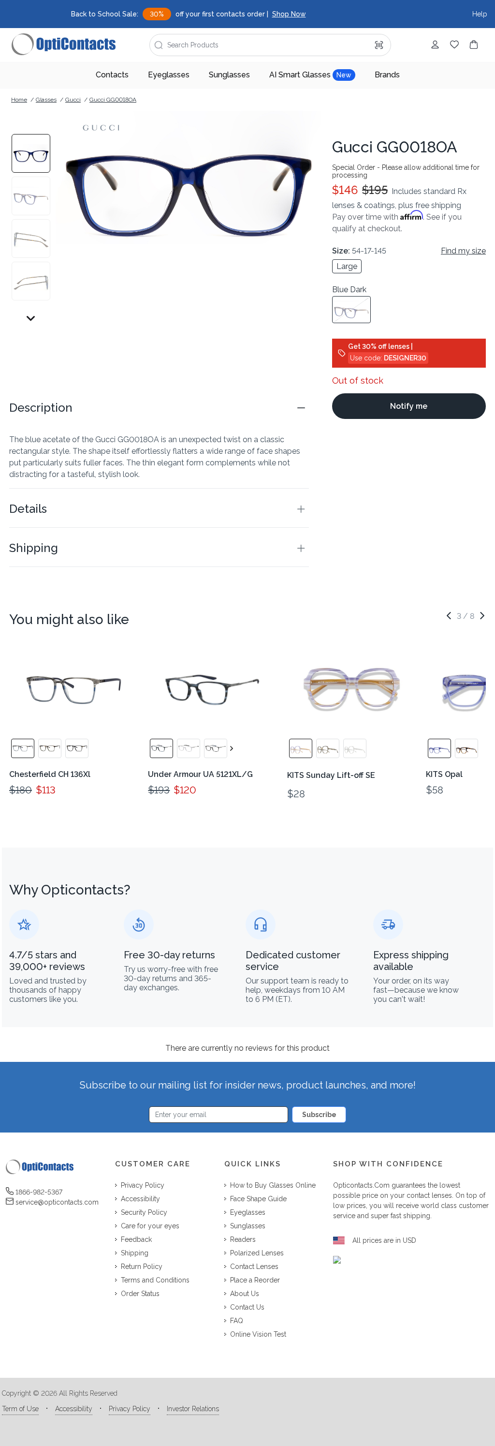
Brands (387, 74)
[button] (159, 407)
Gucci (73, 99)
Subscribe (319, 1114)
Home (19, 99)
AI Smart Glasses (310, 74)
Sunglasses (229, 74)
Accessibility (73, 1409)
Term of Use (20, 1409)
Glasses (46, 99)
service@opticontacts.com (57, 1202)
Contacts (112, 74)
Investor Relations (193, 1409)
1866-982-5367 (38, 1192)
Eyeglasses (168, 74)
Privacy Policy (129, 1409)
